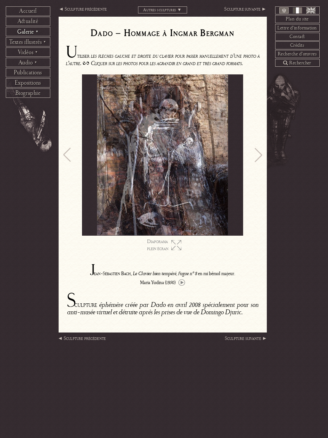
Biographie (28, 93)
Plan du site (297, 19)
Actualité (28, 21)
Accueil (28, 11)
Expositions (28, 83)
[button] (67, 155)
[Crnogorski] (284, 10)
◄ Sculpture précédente (83, 9)
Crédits (297, 45)
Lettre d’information (297, 28)
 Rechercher (297, 63)
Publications (28, 72)
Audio (28, 62)
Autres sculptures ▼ (162, 10)
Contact (297, 36)
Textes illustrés (27, 42)
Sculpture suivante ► (245, 9)
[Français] (297, 10)
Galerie (27, 32)
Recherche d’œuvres (297, 54)
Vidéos (28, 52)
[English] (311, 10)
